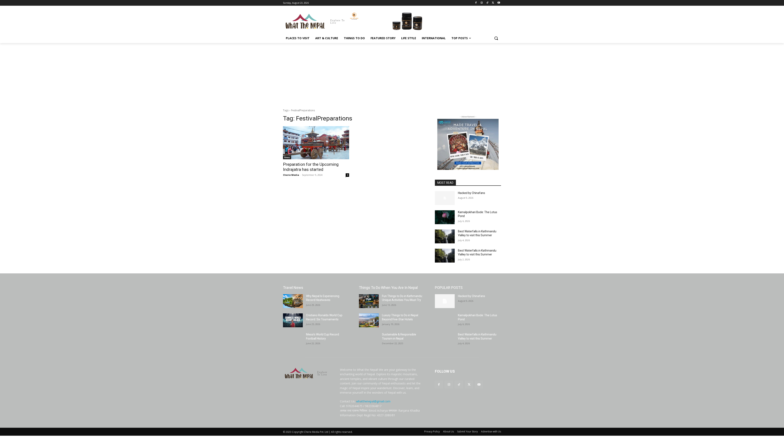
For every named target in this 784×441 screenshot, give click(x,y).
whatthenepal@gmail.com (373, 401)
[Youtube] (498, 3)
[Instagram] (481, 3)
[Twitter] (493, 3)
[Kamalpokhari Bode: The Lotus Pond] (445, 217)
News (287, 157)
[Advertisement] (392, 73)
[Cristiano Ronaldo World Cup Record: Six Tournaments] (293, 320)
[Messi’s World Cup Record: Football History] (293, 339)
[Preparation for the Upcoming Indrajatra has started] (316, 142)
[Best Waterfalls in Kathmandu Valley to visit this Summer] (445, 236)
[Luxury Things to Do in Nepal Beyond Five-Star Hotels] (369, 320)
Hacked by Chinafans (471, 193)
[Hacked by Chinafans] (445, 198)
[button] (496, 38)
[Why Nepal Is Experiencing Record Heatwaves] (293, 301)
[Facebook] (476, 3)
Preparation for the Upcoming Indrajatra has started (311, 167)
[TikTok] (487, 3)
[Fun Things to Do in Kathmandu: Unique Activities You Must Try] (369, 301)
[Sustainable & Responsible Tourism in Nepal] (369, 339)
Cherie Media (291, 174)
